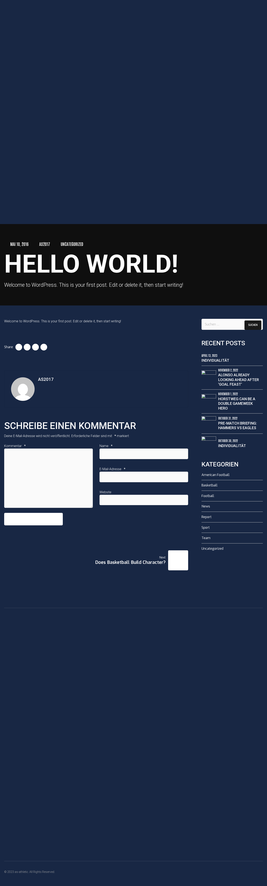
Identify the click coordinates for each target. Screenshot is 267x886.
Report (207, 517)
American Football (216, 475)
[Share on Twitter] (27, 347)
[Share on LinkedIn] (35, 347)
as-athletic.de (22, 201)
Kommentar (15, 446)
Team (206, 538)
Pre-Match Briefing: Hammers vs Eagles (237, 425)
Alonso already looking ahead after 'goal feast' (238, 379)
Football (208, 496)
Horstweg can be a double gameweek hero (236, 403)
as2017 (44, 244)
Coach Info (24, 217)
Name (105, 446)
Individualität (215, 360)
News (206, 506)
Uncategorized (72, 244)
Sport (206, 527)
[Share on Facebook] (18, 347)
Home (13, 212)
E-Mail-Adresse (112, 469)
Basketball (210, 485)
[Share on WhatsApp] (43, 347)
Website (105, 492)
